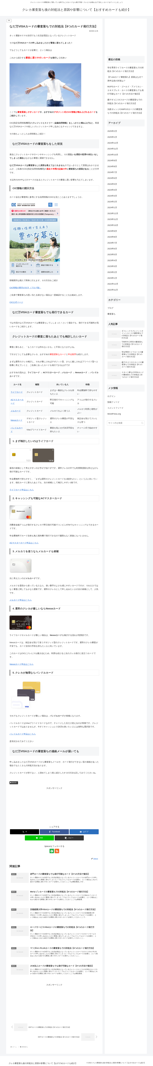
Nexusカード (16, 420)
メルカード (16, 411)
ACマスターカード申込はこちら (24, 543)
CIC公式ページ (16, 302)
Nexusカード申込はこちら (21, 664)
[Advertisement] (54, 805)
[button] (69, 837)
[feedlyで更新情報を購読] (52, 851)
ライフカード (17, 392)
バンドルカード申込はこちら (23, 734)
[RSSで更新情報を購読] (57, 851)
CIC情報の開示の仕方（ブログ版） (25, 288)
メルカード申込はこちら (21, 600)
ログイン (111, 396)
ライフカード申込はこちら (22, 490)
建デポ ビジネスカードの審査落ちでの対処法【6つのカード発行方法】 (124, 101)
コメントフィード (115, 408)
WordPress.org (114, 414)
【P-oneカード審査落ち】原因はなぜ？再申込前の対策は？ (125, 79)
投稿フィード (113, 402)
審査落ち (14, 782)
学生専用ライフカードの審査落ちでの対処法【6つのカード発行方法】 (125, 69)
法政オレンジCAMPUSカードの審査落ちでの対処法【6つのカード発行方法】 (125, 111)
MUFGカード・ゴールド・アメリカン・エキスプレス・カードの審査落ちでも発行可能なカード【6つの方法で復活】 (125, 90)
